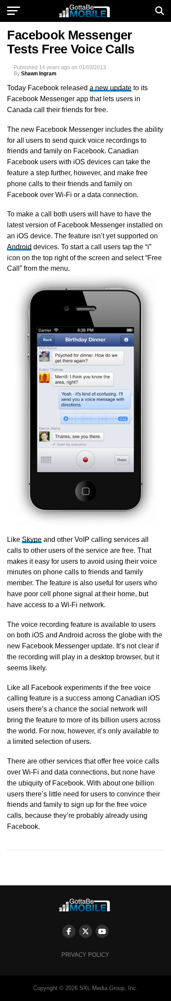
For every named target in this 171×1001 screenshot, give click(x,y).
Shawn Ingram (39, 74)
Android (19, 247)
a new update (110, 88)
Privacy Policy (85, 954)
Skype (32, 539)
